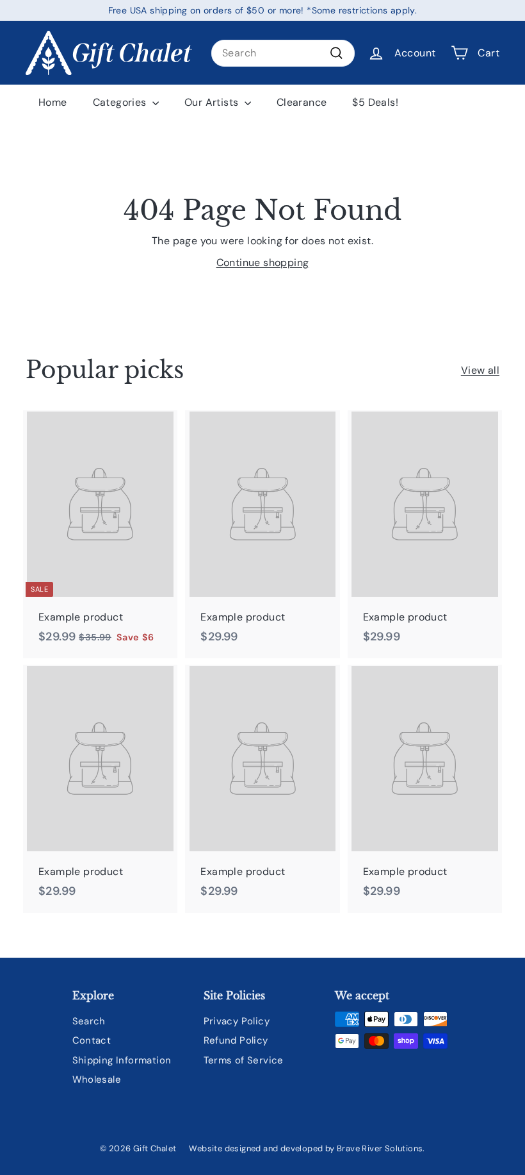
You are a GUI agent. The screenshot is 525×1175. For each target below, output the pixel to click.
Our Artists (212, 102)
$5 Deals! (375, 102)
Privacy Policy (237, 1021)
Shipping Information (122, 1060)
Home (52, 102)
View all (480, 370)
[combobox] (283, 53)
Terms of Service (244, 1060)
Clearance (302, 102)
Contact (91, 1040)
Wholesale (97, 1079)
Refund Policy (236, 1040)
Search (89, 1021)
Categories (121, 102)
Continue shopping (262, 262)
